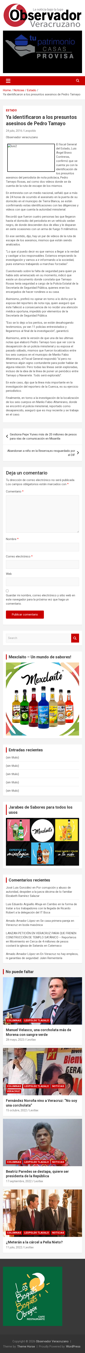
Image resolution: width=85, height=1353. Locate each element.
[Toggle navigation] (8, 80)
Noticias (58, 1086)
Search (75, 638)
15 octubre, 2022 (16, 1110)
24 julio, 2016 (14, 130)
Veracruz (13, 1091)
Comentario (15, 491)
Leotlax (31, 1039)
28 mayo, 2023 (15, 1039)
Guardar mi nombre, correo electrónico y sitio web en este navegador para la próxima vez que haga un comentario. (40, 599)
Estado (11, 110)
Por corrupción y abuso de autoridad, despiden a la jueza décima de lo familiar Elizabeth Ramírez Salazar (39, 892)
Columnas (14, 1020)
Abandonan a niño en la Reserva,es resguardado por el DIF (41, 453)
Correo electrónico (19, 556)
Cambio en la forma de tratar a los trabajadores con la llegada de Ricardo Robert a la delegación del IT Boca (41, 908)
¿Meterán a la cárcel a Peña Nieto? (34, 1242)
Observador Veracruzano (52, 1341)
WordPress (73, 1346)
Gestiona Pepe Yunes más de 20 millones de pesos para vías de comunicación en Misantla (43, 436)
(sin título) (12, 757)
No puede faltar (20, 971)
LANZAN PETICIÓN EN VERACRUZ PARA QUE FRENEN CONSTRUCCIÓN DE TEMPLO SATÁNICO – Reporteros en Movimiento (41, 937)
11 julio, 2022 (14, 1247)
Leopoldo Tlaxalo (36, 1020)
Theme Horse (26, 1346)
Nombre (12, 539)
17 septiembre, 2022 (19, 1181)
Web (9, 574)
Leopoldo (30, 130)
